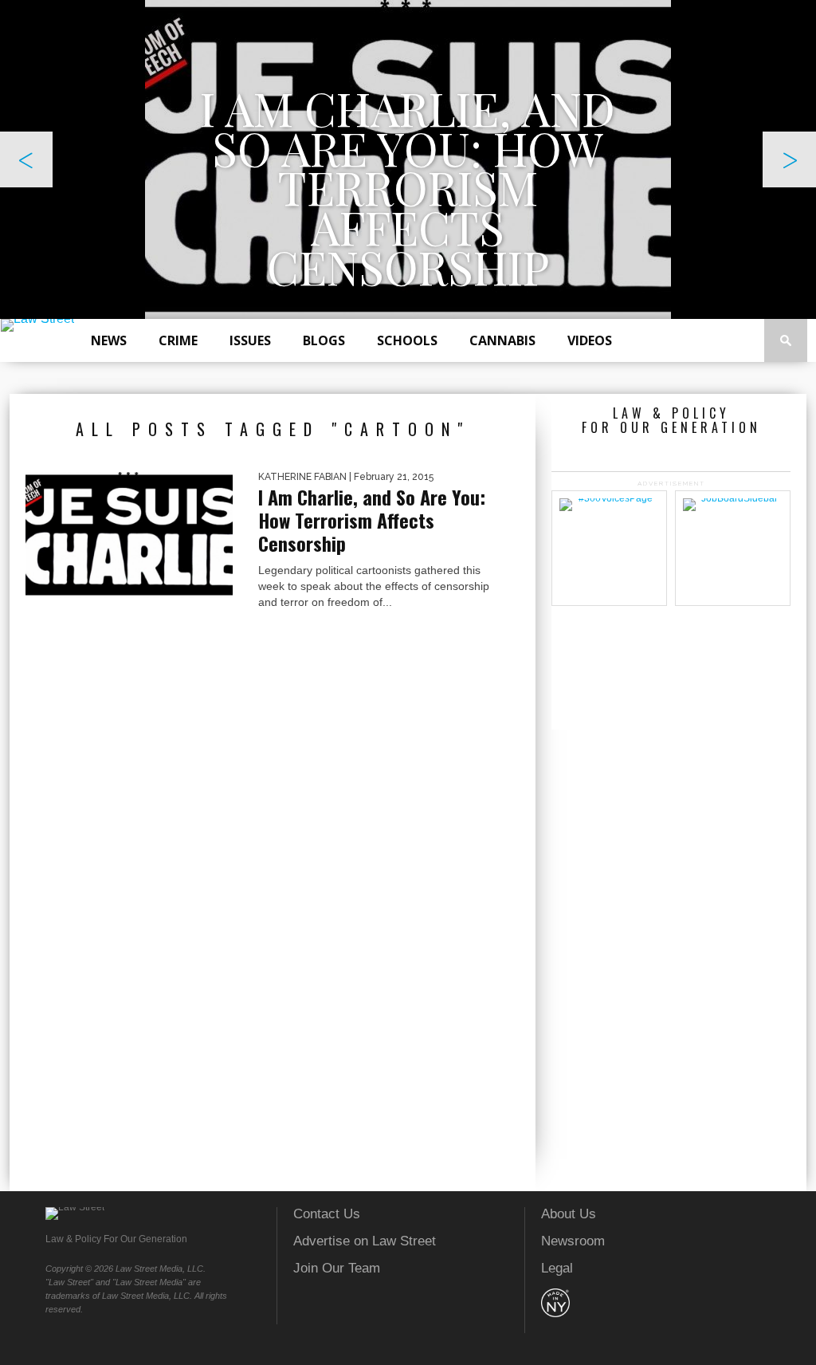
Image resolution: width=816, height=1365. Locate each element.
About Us (568, 1213)
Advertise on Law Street (364, 1241)
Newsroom (573, 1241)
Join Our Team (336, 1268)
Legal (557, 1268)
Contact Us (326, 1213)
